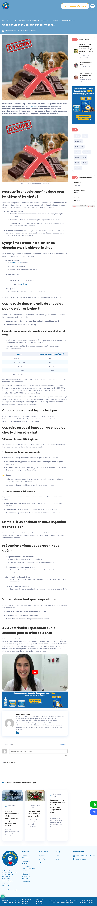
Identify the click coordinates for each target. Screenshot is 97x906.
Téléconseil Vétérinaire (26, 857)
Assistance (26, 882)
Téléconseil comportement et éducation (28, 869)
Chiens (77, 152)
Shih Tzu (86, 152)
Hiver (77, 163)
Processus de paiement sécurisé (27, 901)
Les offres (42, 859)
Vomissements (15, 263)
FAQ (40, 862)
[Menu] (92, 6)
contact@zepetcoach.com (85, 856)
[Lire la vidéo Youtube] (35, 672)
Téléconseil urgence (26, 862)
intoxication (33, 106)
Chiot (84, 163)
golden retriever (80, 157)
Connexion (63, 745)
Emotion (78, 168)
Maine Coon (79, 146)
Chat (84, 136)
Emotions (78, 141)
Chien (77, 136)
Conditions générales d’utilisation (39, 901)
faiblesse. (23, 284)
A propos (42, 856)
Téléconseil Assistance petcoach (26, 876)
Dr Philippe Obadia (29, 31)
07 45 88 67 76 (81, 859)
